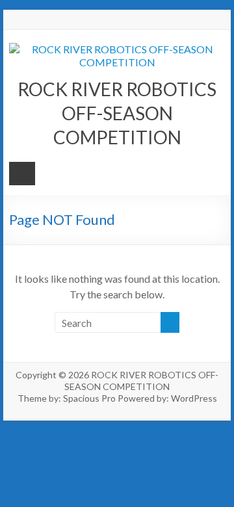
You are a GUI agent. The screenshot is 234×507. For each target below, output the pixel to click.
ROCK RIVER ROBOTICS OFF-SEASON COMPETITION (117, 113)
